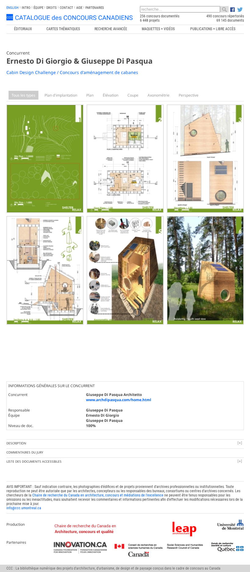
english (12, 8)
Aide (79, 8)
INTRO (26, 8)
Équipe (38, 8)
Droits (51, 8)
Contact (66, 8)
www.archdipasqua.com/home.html (118, 399)
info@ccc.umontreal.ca (23, 508)
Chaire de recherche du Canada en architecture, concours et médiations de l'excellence (97, 495)
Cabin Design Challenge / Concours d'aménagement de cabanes (72, 72)
